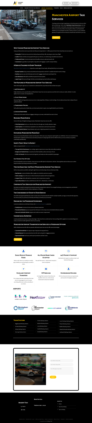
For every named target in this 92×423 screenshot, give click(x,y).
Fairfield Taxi (22, 419)
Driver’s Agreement (49, 419)
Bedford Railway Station (65, 326)
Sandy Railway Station (42, 331)
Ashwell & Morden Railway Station (67, 329)
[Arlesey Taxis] (18, 3)
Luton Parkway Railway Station (67, 321)
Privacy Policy (57, 419)
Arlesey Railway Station (20, 329)
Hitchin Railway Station (42, 320)
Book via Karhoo (69, 419)
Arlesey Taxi (23, 403)
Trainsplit (56, 8)
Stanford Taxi (29, 419)
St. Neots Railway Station (20, 326)
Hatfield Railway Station (42, 329)
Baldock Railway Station (42, 323)
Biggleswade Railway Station (21, 323)
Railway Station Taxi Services (32, 8)
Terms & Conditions (39, 419)
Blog (61, 8)
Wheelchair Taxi (68, 8)
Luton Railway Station (42, 326)
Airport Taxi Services (46, 8)
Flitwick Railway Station (65, 324)
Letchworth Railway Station (66, 332)
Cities (21, 8)
